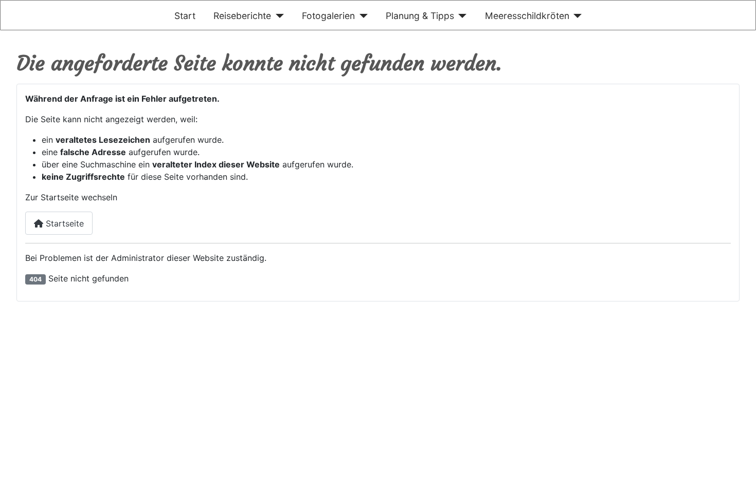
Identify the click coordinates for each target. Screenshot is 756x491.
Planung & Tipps (420, 15)
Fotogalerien (328, 15)
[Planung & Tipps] (460, 16)
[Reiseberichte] (277, 16)
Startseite (63, 223)
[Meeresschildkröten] (575, 16)
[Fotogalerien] (361, 16)
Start (184, 15)
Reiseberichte (242, 15)
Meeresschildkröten (527, 15)
